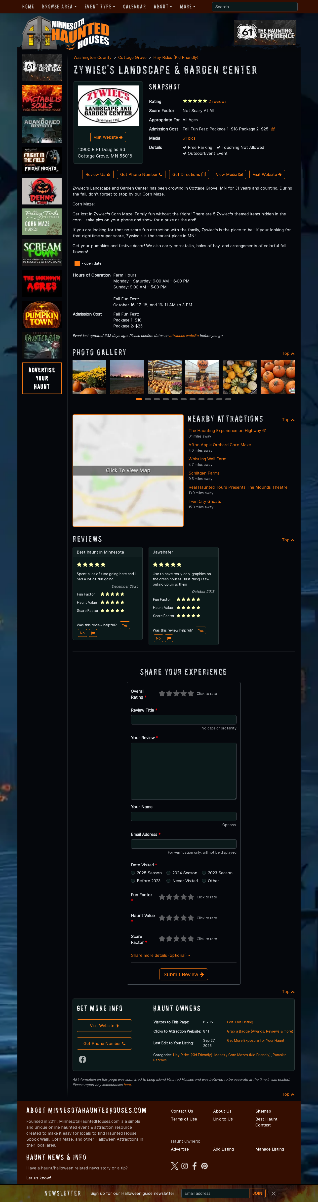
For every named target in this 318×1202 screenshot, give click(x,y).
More (186, 6)
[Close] (274, 1194)
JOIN (257, 1193)
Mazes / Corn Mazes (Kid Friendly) (242, 1055)
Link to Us (223, 1119)
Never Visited (185, 880)
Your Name (142, 806)
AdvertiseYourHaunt (42, 378)
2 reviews (218, 101)
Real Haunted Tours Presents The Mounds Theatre (238, 487)
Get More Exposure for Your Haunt (255, 1040)
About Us (222, 1111)
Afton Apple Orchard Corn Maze (220, 444)
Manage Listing (269, 1149)
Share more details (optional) (159, 955)
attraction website (184, 335)
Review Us (96, 174)
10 (220, 399)
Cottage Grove (132, 57)
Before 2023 (148, 880)
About (161, 6)
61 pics (189, 138)
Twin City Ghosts (205, 501)
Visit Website (106, 137)
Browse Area (57, 6)
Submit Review (181, 974)
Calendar (134, 6)
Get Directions (186, 174)
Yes (125, 625)
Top (286, 353)
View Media (227, 174)
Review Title (144, 710)
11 (228, 399)
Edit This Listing (240, 1022)
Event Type (98, 6)
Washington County (93, 57)
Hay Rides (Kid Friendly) (176, 57)
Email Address (146, 834)
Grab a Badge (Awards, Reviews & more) (260, 1031)
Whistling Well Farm (207, 458)
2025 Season (149, 872)
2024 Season (184, 872)
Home (28, 6)
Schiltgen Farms (204, 473)
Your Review (144, 737)
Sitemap (263, 1111)
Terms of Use (184, 1119)
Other (213, 880)
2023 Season (220, 872)
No (82, 633)
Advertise (180, 1149)
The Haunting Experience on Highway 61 (228, 430)
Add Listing (223, 1149)
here (127, 1084)
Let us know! (38, 1177)
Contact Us (182, 1111)
